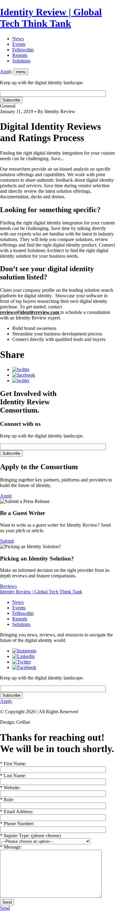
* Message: (11, 847)
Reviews (8, 586)
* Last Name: (13, 775)
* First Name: (13, 763)
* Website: (10, 787)
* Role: (7, 799)
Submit (7, 541)
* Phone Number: (17, 823)
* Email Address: (16, 811)
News (18, 38)
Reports (19, 55)
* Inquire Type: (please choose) (30, 835)
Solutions (21, 60)
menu (21, 71)
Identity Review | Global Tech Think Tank (51, 17)
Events (18, 44)
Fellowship (23, 49)
